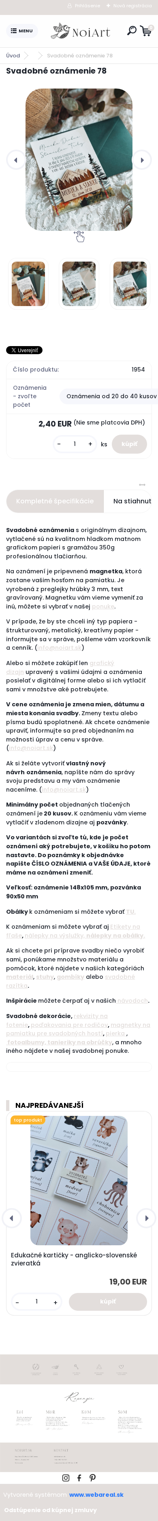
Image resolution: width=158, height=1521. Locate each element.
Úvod (13, 55)
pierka (115, 1033)
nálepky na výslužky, (55, 936)
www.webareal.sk (96, 1495)
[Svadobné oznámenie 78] (79, 160)
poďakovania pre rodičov (69, 1025)
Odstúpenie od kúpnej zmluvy (50, 1510)
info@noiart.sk (59, 648)
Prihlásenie (87, 5)
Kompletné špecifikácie (55, 501)
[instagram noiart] (66, 1476)
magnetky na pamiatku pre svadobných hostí (78, 1029)
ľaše (15, 936)
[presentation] (16, 160)
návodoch (132, 1001)
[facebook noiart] (79, 1476)
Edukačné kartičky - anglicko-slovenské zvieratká (74, 1259)
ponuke (103, 606)
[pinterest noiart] (92, 1476)
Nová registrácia (132, 5)
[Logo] (81, 31)
